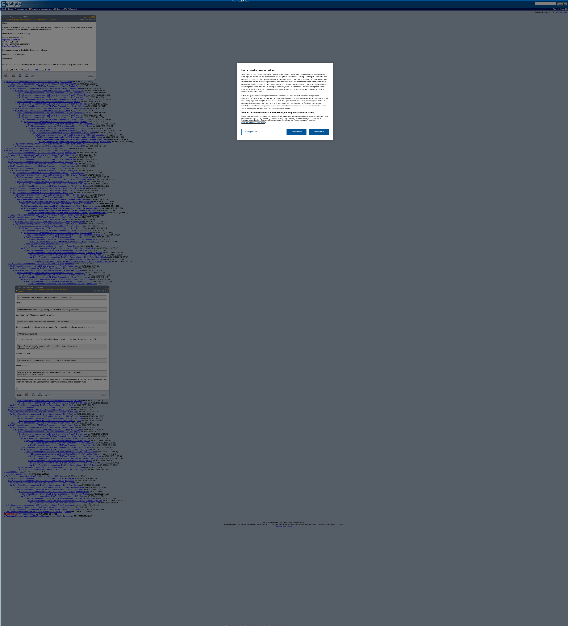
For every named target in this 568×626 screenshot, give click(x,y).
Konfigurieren (251, 132)
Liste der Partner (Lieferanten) (253, 122)
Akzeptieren (319, 132)
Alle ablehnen (296, 132)
